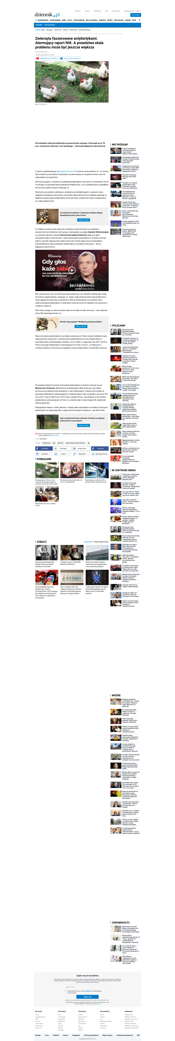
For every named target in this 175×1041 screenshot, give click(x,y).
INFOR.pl (77, 11)
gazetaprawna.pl (129, 11)
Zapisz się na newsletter (71, 58)
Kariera (65, 1035)
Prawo (102, 1014)
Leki (101, 1019)
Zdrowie (39, 25)
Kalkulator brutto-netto (131, 1025)
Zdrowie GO (58, 30)
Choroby (102, 1023)
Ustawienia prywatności (125, 1035)
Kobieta (80, 1014)
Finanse (102, 1017)
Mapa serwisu (107, 1035)
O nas (47, 1035)
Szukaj (137, 15)
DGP (106, 11)
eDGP (37, 1019)
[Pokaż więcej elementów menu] (139, 20)
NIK (54, 443)
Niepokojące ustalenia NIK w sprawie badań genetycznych (95, 481)
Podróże (60, 1028)
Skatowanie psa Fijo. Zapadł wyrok (45, 504)
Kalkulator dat (129, 1014)
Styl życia (102, 1028)
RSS (138, 1035)
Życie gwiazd (82, 1023)
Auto (59, 1014)
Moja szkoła (81, 1021)
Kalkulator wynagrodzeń (132, 1028)
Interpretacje (39, 1025)
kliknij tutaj (98, 1003)
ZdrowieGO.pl (116, 11)
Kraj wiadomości (101, 542)
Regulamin (76, 1035)
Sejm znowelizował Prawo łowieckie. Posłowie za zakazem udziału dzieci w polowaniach (82, 419)
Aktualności (50, 25)
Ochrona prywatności (91, 1035)
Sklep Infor (38, 1028)
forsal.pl (87, 11)
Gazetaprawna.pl (40, 1017)
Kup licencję (55, 435)
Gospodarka (61, 1019)
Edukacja (81, 1019)
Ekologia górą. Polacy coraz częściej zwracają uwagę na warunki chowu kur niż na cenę (46, 482)
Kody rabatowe (82, 1017)
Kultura (80, 1030)
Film (79, 1025)
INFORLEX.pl (97, 11)
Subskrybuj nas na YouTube (48, 58)
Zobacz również (84, 220)
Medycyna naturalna (106, 1021)
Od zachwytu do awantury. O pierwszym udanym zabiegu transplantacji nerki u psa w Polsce (81, 214)
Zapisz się (87, 997)
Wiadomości (61, 1021)
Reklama (56, 1035)
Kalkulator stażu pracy (131, 1019)
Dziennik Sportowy (84, 30)
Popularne (88, 542)
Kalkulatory (129, 1011)
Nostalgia (49, 30)
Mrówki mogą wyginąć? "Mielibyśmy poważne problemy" (81, 322)
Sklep (138, 11)
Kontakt (38, 1035)
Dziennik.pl (62, 1011)
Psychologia (103, 1025)
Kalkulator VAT (129, 1021)
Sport (59, 1023)
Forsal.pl (37, 1021)
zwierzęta (46, 443)
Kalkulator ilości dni (130, 1017)
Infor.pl (37, 1014)
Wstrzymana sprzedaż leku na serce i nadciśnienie (71, 481)
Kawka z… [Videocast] (70, 30)
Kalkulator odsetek (130, 1023)
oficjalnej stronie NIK (67, 171)
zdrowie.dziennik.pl (47, 33)
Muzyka (80, 1028)
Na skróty (38, 1011)
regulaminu (88, 991)
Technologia (61, 1017)
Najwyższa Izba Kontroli (75, 443)
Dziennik (37, 33)
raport (60, 443)
